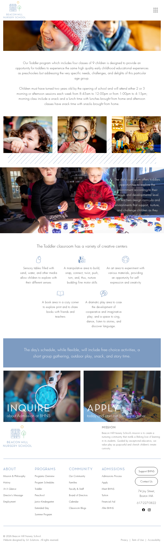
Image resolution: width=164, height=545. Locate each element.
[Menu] (156, 10)
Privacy (124, 540)
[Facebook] (143, 510)
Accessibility (154, 540)
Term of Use (137, 540)
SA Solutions (32, 540)
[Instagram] (149, 510)
